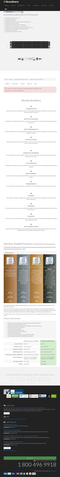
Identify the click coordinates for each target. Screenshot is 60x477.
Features (23, 83)
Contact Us (30, 458)
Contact (51, 5)
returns (5, 419)
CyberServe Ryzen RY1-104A (10, 424)
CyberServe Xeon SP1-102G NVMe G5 (12, 430)
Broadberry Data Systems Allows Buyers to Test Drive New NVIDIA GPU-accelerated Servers (25, 407)
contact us (16, 419)
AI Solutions (35, 5)
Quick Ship (43, 5)
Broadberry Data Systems (10, 450)
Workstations (21, 5)
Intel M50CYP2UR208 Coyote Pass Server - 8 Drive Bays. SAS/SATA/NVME (21, 436)
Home (6, 79)
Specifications (15, 83)
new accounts (22, 419)
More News (6, 413)
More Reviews (7, 448)
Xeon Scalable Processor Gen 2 (21, 79)
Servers (13, 5)
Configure (7, 83)
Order (35, 83)
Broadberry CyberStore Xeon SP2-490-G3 (13, 441)
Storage (6, 5)
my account (10, 419)
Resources (29, 83)
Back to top (53, 471)
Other (28, 5)
